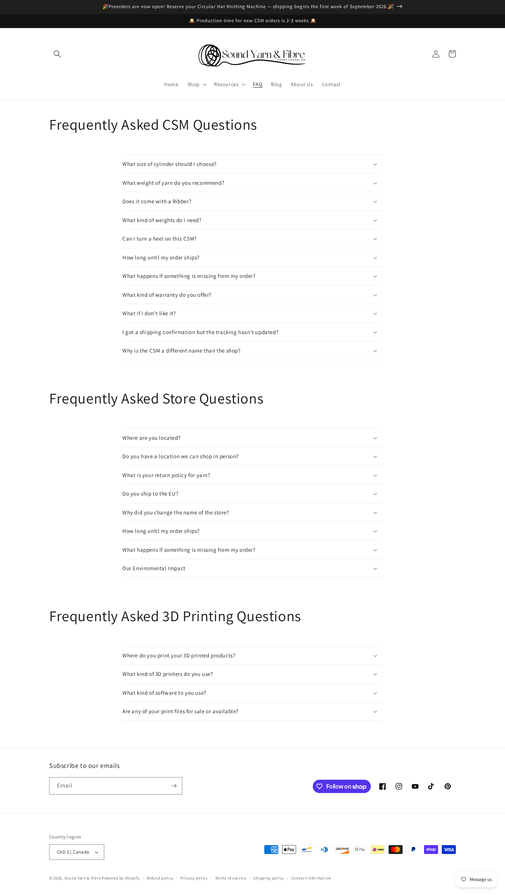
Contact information (311, 878)
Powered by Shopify (121, 878)
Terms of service (230, 878)
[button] (57, 54)
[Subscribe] (174, 785)
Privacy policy (194, 878)
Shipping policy (268, 878)
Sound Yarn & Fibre (82, 878)
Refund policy (160, 878)
